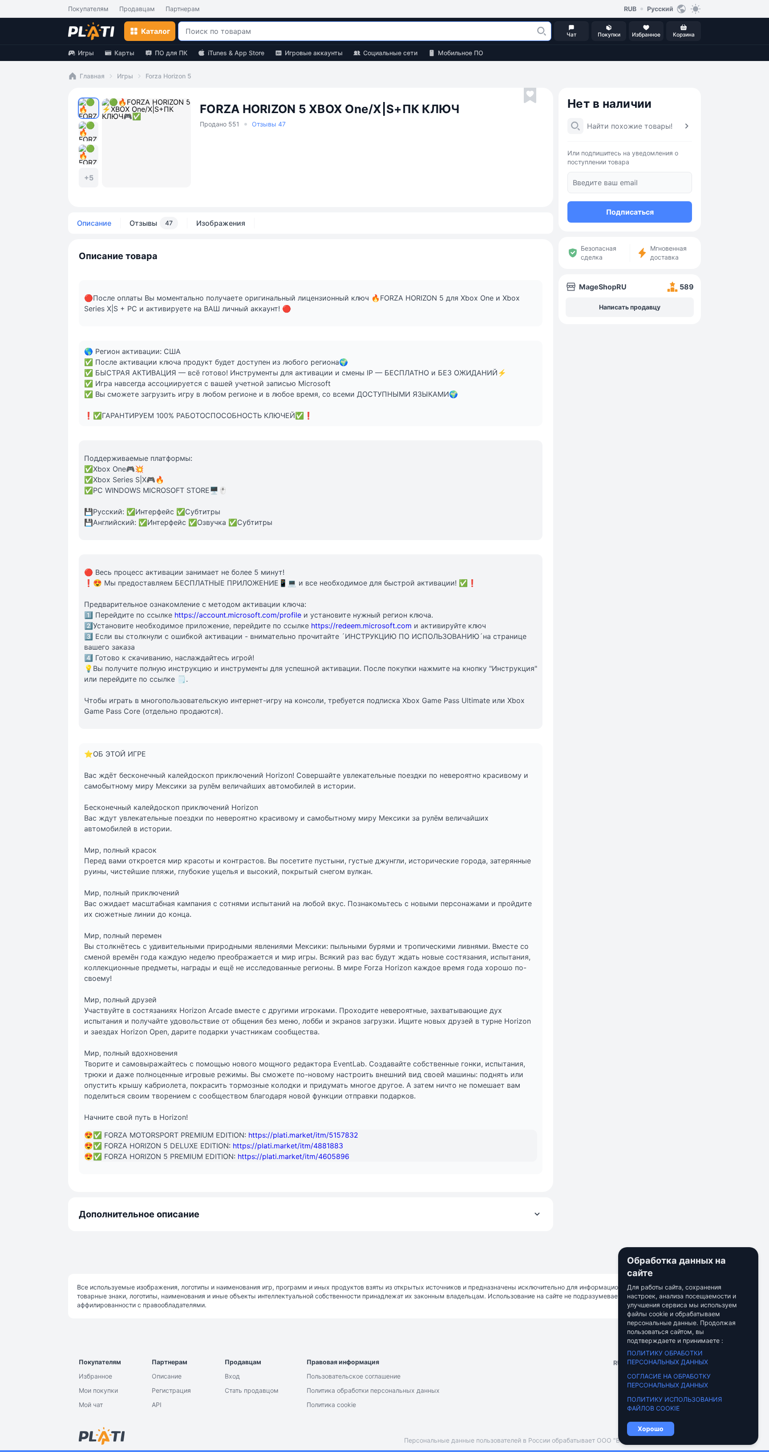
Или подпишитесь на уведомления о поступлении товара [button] (622, 157)
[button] (541, 31)
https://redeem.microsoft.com (361, 625)
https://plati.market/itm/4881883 (288, 1145)
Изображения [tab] (220, 223)
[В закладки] (530, 95)
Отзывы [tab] (151, 223)
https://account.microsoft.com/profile (237, 614)
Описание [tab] (94, 223)
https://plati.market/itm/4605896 (293, 1156)
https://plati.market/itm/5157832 (303, 1135)
